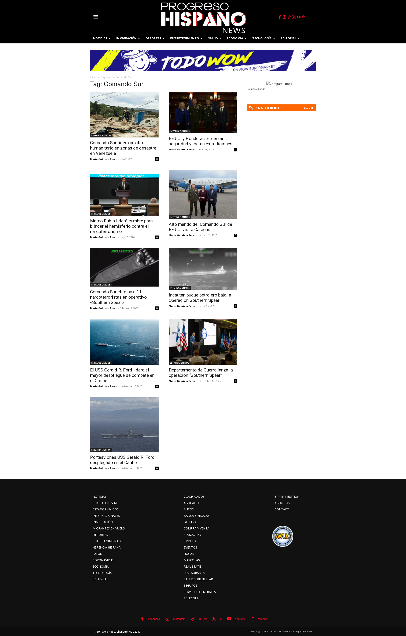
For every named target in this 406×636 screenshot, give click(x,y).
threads (262, 619)
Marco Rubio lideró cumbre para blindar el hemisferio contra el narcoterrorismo (121, 226)
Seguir (308, 107)
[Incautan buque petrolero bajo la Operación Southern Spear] (203, 269)
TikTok (203, 619)
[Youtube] (298, 17)
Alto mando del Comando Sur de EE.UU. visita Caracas (200, 227)
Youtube (240, 619)
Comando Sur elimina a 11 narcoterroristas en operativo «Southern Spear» (118, 297)
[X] (294, 17)
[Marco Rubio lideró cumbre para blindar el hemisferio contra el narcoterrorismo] (124, 193)
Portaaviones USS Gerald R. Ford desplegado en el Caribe (122, 460)
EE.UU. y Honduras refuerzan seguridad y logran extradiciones (200, 141)
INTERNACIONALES (101, 135)
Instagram (179, 619)
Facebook (154, 619)
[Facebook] (279, 17)
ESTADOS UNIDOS (100, 213)
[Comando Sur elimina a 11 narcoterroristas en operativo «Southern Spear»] (124, 267)
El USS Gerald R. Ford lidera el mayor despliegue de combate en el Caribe (122, 375)
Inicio (93, 77)
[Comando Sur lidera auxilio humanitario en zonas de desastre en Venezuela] (124, 114)
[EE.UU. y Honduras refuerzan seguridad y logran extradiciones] (203, 112)
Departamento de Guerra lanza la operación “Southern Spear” (201, 372)
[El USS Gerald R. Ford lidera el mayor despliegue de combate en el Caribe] (124, 342)
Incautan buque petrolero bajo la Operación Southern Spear (200, 297)
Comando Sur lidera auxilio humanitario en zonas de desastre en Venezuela (123, 148)
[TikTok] (289, 17)
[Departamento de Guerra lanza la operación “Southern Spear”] (203, 342)
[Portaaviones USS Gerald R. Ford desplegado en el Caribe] (124, 424)
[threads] (303, 17)
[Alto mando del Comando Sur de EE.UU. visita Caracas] (203, 194)
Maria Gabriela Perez (103, 159)
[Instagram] (284, 17)
